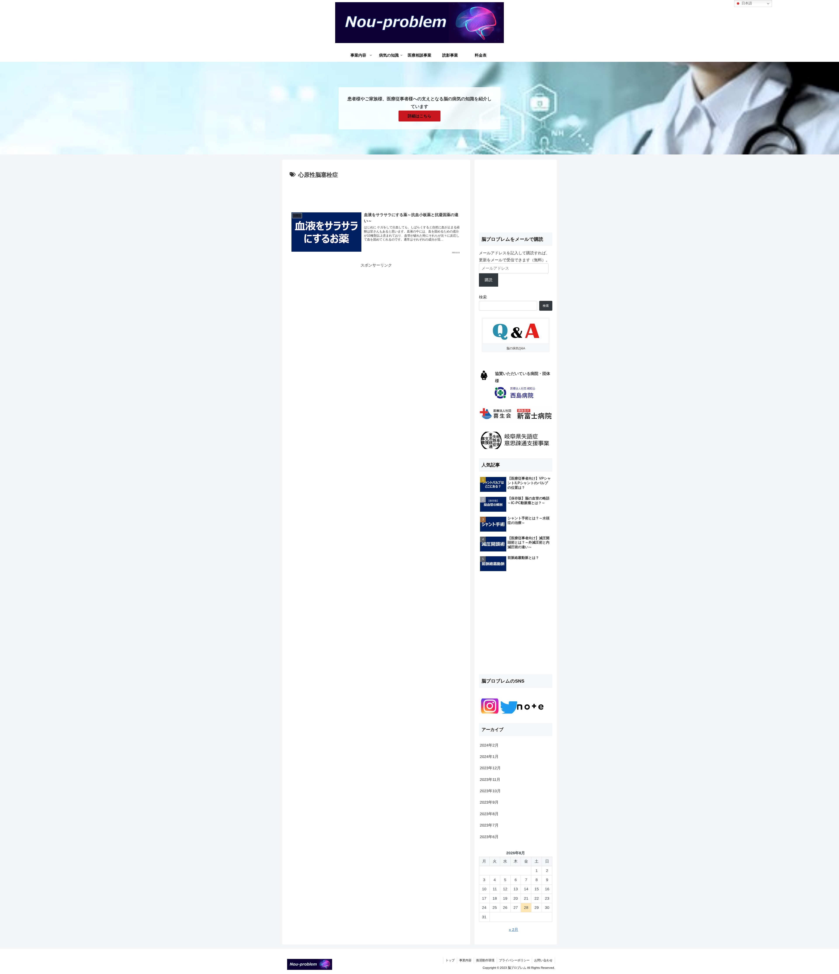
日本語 (746, 3)
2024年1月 (489, 756)
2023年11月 (490, 779)
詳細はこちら (419, 116)
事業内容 (465, 960)
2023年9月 (489, 802)
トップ (450, 960)
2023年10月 (490, 791)
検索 (483, 297)
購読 (488, 280)
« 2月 (513, 929)
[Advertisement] (376, 192)
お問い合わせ (543, 960)
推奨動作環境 (485, 960)
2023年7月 (489, 825)
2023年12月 (490, 768)
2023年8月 (489, 814)
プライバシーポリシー (514, 960)
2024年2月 (489, 745)
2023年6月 (489, 837)
